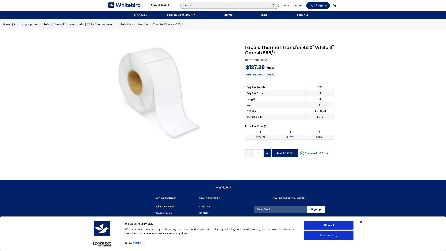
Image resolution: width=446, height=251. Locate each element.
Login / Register (318, 5)
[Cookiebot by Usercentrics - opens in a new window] (102, 244)
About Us (204, 206)
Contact (204, 213)
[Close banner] (361, 222)
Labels (45, 24)
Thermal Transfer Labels (68, 24)
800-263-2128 (160, 5)
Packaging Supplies (25, 24)
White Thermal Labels (100, 24)
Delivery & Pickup (165, 206)
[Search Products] (274, 5)
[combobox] (232, 5)
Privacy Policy (163, 213)
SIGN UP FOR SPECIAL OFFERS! (289, 198)
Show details (133, 242)
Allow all (328, 225)
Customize (326, 235)
